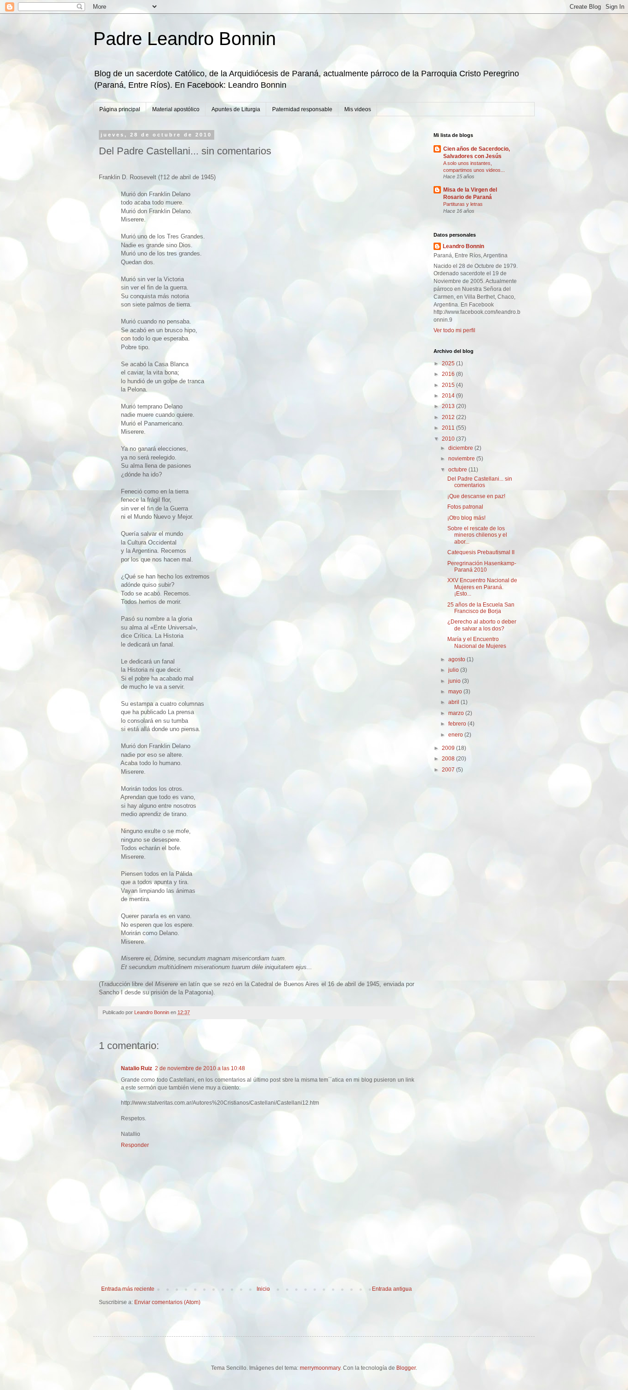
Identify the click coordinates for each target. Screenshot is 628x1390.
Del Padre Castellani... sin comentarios (479, 482)
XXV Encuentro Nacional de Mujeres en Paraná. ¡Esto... (482, 587)
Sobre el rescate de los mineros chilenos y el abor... (477, 535)
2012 (449, 417)
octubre (458, 469)
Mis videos (357, 109)
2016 (449, 374)
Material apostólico (176, 109)
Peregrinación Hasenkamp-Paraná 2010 (481, 566)
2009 (449, 748)
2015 (449, 385)
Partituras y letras (463, 204)
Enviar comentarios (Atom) (167, 1302)
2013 (449, 406)
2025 (449, 363)
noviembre (462, 458)
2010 (449, 439)
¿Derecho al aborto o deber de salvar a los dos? (481, 624)
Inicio (263, 1289)
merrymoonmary (320, 1368)
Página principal (119, 109)
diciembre (461, 448)
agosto (457, 659)
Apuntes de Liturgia (235, 109)
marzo (456, 713)
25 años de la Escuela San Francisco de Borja (480, 607)
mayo (455, 691)
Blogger (406, 1368)
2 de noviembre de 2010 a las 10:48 (200, 1068)
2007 (449, 769)
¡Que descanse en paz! (476, 496)
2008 (449, 758)
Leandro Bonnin (463, 246)
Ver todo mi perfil (454, 330)
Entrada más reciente (127, 1289)
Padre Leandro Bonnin (184, 38)
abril (454, 702)
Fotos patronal (465, 507)
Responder (135, 1145)
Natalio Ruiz (136, 1068)
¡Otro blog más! (466, 518)
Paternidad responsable (302, 109)
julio (454, 670)
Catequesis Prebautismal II (480, 552)
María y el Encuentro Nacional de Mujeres (476, 642)
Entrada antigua (392, 1289)
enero (456, 735)
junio (455, 681)
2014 (449, 395)
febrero (458, 724)
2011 (449, 428)
